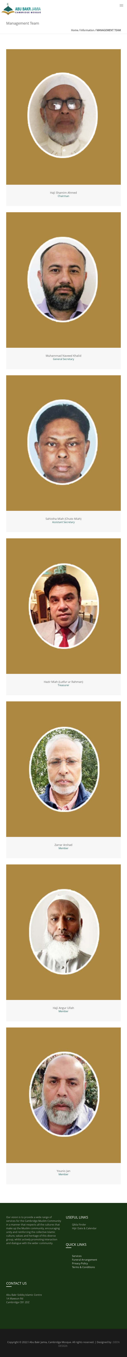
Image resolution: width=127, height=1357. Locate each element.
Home (74, 30)
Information (87, 30)
